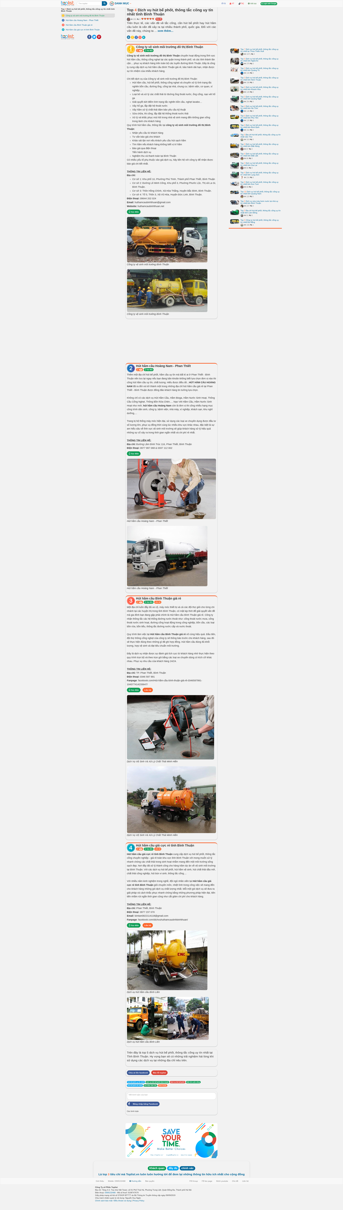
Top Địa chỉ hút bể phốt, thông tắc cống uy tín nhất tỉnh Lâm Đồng (261, 211)
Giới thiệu (100, 1181)
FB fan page (207, 1181)
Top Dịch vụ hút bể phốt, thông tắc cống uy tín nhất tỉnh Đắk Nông (259, 145)
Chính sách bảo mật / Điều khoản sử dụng (113, 1201)
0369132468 (110, 1192)
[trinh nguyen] (242, 139)
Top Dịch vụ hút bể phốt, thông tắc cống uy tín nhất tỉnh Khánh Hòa (259, 88)
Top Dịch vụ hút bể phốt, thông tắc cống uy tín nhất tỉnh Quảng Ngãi (259, 98)
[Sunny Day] (242, 73)
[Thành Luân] (242, 63)
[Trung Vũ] (242, 206)
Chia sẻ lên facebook (138, 1073)
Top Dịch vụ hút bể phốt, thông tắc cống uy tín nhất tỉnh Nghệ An (259, 60)
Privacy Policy (138, 1201)
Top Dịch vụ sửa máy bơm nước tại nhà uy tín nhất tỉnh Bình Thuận (259, 202)
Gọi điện (149, 50)
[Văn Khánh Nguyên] (242, 101)
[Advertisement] (171, 340)
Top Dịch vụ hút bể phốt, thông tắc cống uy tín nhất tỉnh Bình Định (259, 126)
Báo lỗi (158, 19)
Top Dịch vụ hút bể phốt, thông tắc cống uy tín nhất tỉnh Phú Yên (259, 117)
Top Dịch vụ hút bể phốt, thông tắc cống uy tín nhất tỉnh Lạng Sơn (259, 173)
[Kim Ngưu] (242, 177)
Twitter (94, 37)
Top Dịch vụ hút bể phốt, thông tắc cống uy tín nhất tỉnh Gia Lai (259, 164)
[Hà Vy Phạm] (242, 215)
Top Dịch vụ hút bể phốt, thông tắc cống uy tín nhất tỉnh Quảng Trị (259, 69)
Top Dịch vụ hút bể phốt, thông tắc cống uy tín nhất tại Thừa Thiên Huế (259, 50)
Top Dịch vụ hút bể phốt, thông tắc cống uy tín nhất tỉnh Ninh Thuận (259, 79)
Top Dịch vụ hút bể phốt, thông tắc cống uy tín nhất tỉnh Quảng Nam (260, 193)
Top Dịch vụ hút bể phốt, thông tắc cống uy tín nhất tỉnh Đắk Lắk (259, 155)
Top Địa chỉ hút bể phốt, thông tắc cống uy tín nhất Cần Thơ (261, 136)
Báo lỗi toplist (159, 1073)
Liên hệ (158, 602)
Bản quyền (149, 1181)
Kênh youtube (222, 1181)
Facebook (89, 37)
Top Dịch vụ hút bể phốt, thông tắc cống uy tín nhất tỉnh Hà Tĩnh (259, 107)
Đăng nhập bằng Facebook (145, 1104)
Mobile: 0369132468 (116, 1181)
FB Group (193, 1181)
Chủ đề (235, 1181)
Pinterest (99, 37)
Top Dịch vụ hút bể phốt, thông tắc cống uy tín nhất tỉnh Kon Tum (259, 183)
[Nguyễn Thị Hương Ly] (128, 19)
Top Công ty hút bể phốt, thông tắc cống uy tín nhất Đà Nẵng (260, 221)
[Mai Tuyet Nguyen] (242, 54)
